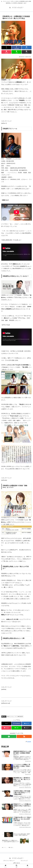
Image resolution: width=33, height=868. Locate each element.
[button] (27, 52)
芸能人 (4, 716)
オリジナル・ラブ (12, 716)
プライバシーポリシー (8, 860)
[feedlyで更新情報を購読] (8, 736)
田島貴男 (21, 716)
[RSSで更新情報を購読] (24, 736)
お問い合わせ (16, 863)
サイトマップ (24, 860)
